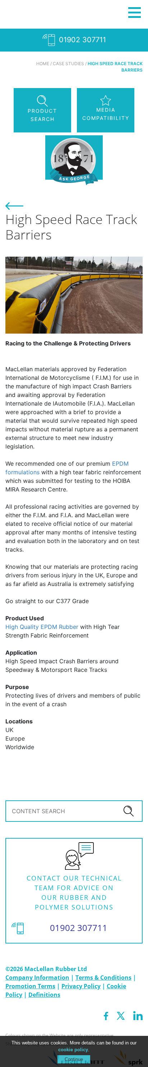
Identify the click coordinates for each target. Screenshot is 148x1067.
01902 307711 (81, 39)
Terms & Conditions (103, 977)
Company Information (37, 977)
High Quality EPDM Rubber (41, 626)
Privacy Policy (81, 986)
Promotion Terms (30, 986)
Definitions (44, 995)
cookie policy (73, 1049)
